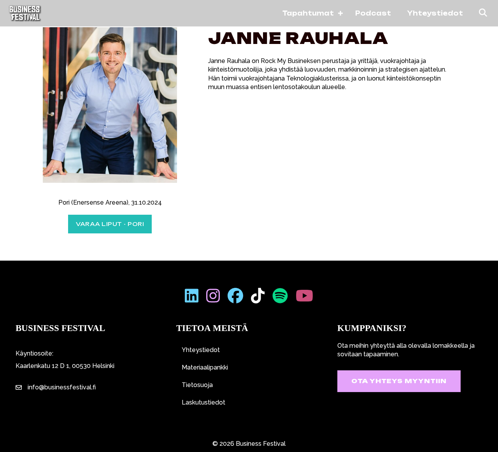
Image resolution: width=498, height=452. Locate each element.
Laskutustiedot (203, 402)
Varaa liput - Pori (110, 224)
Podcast (373, 13)
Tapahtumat (308, 13)
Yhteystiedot (435, 13)
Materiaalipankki (205, 367)
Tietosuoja (197, 385)
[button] (340, 13)
